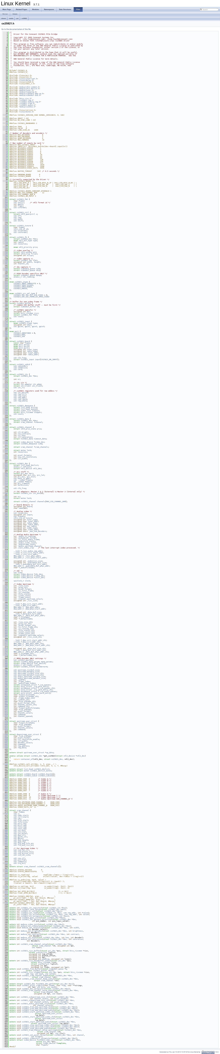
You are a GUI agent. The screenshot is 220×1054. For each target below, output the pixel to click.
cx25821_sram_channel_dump (34, 975)
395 (5, 683)
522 (5, 893)
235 (5, 419)
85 (5, 171)
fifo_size (22, 822)
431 (5, 743)
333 (5, 581)
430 (5, 741)
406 (5, 701)
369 (5, 640)
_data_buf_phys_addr (34, 615)
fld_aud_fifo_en (25, 843)
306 (5, 536)
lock (29, 450)
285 (5, 501)
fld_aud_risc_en (25, 845)
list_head (25, 407)
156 (5, 288)
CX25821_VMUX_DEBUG (23, 287)
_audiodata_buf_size (36, 563)
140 (5, 262)
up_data (49, 753)
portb (26, 346)
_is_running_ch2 (25, 629)
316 (5, 553)
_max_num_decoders (37, 531)
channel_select (25, 713)
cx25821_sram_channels (47, 866)
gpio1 (27, 326)
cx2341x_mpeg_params (30, 662)
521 (5, 891)
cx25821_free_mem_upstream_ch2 (36, 1009)
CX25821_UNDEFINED (22, 333)
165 (5, 303)
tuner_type (32, 350)
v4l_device (40, 663)
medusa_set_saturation (31, 939)
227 (5, 406)
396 (5, 685)
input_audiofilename (29, 708)
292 (5, 513)
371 (5, 644)
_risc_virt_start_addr (32, 553)
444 (5, 764)
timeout (35, 411)
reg (19, 217)
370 (5, 642)
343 (5, 597)
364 (5, 632)
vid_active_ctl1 (25, 852)
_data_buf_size (34, 612)
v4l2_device (26, 468)
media (11, 18)
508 (5, 870)
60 (5, 130)
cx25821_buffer (24, 303)
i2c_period (23, 392)
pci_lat (40, 475)
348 (5, 606)
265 (5, 468)
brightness (78, 931)
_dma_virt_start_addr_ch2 (34, 640)
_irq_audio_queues (47, 691)
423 (5, 729)
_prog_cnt (22, 587)
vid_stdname (25, 710)
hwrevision (23, 485)
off (19, 216)
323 (5, 564)
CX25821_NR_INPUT (49, 359)
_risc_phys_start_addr (35, 558)
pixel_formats (24, 455)
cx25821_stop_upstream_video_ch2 (37, 1027)
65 (5, 138)
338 (5, 589)
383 (5, 663)
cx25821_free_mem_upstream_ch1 (36, 1007)
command (21, 715)
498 (5, 853)
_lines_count (24, 596)
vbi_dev (38, 574)
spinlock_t (19, 581)
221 (5, 396)
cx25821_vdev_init (46, 1040)
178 (5, 325)
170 (5, 312)
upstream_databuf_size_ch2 (30, 675)
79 (5, 161)
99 (5, 194)
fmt (35, 260)
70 (5, 146)
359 (5, 624)
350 (5, 609)
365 (5, 634)
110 (5, 212)
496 (5, 850)
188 (5, 341)
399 (5, 690)
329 (5, 574)
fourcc (21, 203)
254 (5, 450)
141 (5, 264)
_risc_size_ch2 (34, 637)
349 (5, 607)
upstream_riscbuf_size (28, 670)
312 (5, 546)
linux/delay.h (26, 80)
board (29, 506)
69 (5, 145)
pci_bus (21, 477)
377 (5, 653)
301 (5, 528)
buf (50, 971)
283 (5, 498)
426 (5, 734)
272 (5, 480)
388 (5, 672)
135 (5, 254)
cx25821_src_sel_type (25, 293)
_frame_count (24, 597)
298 (5, 523)
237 (5, 422)
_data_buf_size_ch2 (36, 648)
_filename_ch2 (26, 653)
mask (20, 219)
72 (5, 150)
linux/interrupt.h (28, 79)
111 (5, 214)
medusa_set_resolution (32, 928)
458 (5, 787)
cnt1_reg (22, 827)
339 (5, 591)
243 (5, 432)
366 (5, 635)
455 (5, 782)
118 (5, 226)
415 (5, 716)
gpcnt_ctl (22, 837)
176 (5, 321)
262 (5, 463)
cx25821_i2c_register (31, 908)
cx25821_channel (24, 427)
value (85, 913)
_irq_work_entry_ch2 (42, 690)
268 (5, 473)
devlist (34, 465)
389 (5, 673)
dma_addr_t (19, 556)
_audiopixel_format (27, 538)
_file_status (24, 594)
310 (5, 543)
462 (5, 794)
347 (5, 604)
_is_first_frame (25, 591)
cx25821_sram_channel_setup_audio (37, 990)
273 (5, 482)
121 (5, 231)
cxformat (22, 207)
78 (5, 160)
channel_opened (25, 716)
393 (5, 680)
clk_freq (22, 358)
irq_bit (21, 863)
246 (5, 437)
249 (5, 442)
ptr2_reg (22, 825)
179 (5, 326)
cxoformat (22, 232)
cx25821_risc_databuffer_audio (35, 961)
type (35, 241)
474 (5, 814)
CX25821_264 (19, 336)
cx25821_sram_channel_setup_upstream (38, 1030)
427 (5, 736)
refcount (27, 467)
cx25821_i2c (22, 374)
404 (5, 698)
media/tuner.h (26, 90)
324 (5, 566)
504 (5, 863)
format (38, 1037)
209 (5, 376)
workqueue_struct (29, 685)
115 (5, 221)
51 (5, 115)
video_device (27, 442)
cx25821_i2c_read (29, 913)
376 (5, 652)
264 (5, 467)
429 (5, 739)
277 (5, 488)
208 (5, 374)
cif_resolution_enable (28, 739)
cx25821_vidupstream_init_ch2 (35, 1000)
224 (5, 401)
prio (35, 247)
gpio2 (34, 326)
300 (5, 526)
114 (5, 219)
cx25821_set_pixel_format (34, 1035)
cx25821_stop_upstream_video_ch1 (37, 1025)
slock (27, 581)
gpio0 (20, 326)
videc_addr (33, 530)
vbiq (38, 270)
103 (5, 201)
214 (5, 384)
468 (5, 804)
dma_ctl (21, 835)
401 (5, 693)
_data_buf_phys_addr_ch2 (36, 652)
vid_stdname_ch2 (27, 701)
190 (5, 345)
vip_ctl (21, 858)
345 (5, 601)
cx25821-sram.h (27, 103)
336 (5, 586)
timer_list (26, 411)
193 (5, 350)
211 (5, 379)
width (29, 262)
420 (5, 724)
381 (5, 660)
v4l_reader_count (31, 665)
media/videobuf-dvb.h (30, 95)
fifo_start (23, 820)
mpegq (38, 275)
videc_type (32, 528)
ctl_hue (21, 435)
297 (5, 521)
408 (5, 705)
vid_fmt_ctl (23, 850)
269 (5, 475)
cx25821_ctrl (23, 212)
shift (20, 221)
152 (5, 282)
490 (5, 840)
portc (26, 348)
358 (5, 622)
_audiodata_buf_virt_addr (34, 564)
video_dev (39, 442)
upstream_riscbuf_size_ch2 (30, 673)
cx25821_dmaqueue (25, 406)
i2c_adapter (26, 384)
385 (5, 667)
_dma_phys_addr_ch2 (34, 644)
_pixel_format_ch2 (26, 625)
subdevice (22, 368)
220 (5, 394)
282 (5, 497)
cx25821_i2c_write (29, 914)
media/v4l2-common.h (29, 87)
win (34, 252)
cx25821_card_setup (31, 909)
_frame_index (24, 682)
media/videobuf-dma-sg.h (31, 94)
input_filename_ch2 (29, 696)
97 (5, 191)
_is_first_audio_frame (28, 539)
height (37, 262)
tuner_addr (33, 353)
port (17, 331)
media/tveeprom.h (28, 92)
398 (5, 688)
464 (5, 797)
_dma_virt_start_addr (32, 604)
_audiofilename (27, 568)
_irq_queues (44, 685)
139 (5, 260)
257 (5, 455)
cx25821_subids (45, 776)
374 (5, 648)
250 (5, 444)
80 (5, 163)
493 (5, 845)
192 (5, 348)
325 (5, 568)
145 (5, 270)
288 (5, 506)
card (20, 369)
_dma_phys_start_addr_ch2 (37, 645)
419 (5, 723)
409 (5, 706)
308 (5, 539)
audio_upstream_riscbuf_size (31, 677)
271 (5, 478)
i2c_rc (21, 388)
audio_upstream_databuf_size (31, 678)
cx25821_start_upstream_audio (36, 1022)
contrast (75, 934)
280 (5, 493)
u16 (15, 366)
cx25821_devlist (41, 769)
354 (5, 615)
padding (45, 959)
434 (5, 748)
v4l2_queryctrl (28, 214)
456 (5, 784)
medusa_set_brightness (31, 931)
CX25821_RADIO (20, 288)
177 (5, 323)
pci (17, 18)
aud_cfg (21, 842)
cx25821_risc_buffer (30, 951)
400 (5, 691)
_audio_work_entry (41, 693)
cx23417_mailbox (25, 660)
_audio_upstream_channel (29, 546)
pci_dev (24, 473)
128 (5, 242)
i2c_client (26, 386)
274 (5, 483)
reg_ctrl (22, 394)
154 (5, 285)
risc (36, 313)
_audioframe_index (26, 683)
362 (5, 629)
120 (5, 229)
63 (5, 135)
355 (5, 617)
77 (5, 158)
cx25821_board (23, 341)
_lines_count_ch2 (26, 632)
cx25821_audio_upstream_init (34, 1004)
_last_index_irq (25, 548)
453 (5, 779)
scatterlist (41, 952)
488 (5, 837)
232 (5, 414)
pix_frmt (22, 860)
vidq (38, 269)
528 (5, 903)
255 (5, 452)
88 (5, 176)
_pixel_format (24, 589)
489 (5, 838)
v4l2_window (26, 252)
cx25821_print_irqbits (32, 985)
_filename (24, 617)
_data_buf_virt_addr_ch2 (33, 650)
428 (5, 738)
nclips (30, 255)
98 (5, 193)
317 (5, 554)
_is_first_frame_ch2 (27, 627)
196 (5, 354)
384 (5, 665)
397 (5, 686)
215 (5, 386)
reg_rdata (22, 399)
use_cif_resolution (27, 457)
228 (5, 407)
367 (5, 637)
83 (5, 168)
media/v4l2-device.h (29, 89)
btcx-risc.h (25, 98)
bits (43, 987)
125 (5, 237)
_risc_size (32, 601)
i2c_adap (37, 384)
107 (5, 207)
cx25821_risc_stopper (31, 972)
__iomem (21, 480)
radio (20, 242)
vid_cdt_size (24, 855)
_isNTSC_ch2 (23, 700)
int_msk (21, 830)
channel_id (23, 264)
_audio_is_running (26, 536)
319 (5, 558)
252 (5, 447)
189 (5, 343)
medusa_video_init (29, 924)
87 (5, 174)
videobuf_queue (28, 269)
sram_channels (41, 447)
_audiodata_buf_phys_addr (37, 566)
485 (5, 832)
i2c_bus (36, 493)
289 (5, 508)
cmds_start (23, 815)
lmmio (29, 480)
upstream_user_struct (27, 721)
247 (5, 439)
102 (5, 199)
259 (5, 459)
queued (34, 409)
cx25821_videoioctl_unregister (36, 1038)
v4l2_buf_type (25, 241)
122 (5, 232)
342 (5, 596)
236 (5, 421)
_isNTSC (21, 680)
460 (5, 791)
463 (5, 795)
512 (5, 876)
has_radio (31, 526)
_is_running (23, 592)
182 (5, 331)
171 (5, 313)
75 (5, 155)
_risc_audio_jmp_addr (32, 551)
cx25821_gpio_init (30, 918)
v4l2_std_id (19, 229)
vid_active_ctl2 (25, 853)
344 (5, 599)
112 (5, 216)
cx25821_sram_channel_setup (34, 944)
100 (5, 196)
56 (5, 123)
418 (5, 721)
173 (5, 316)
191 (5, 346)
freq (20, 573)
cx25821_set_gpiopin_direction (36, 919)
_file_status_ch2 (26, 630)
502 (5, 860)
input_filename (27, 695)
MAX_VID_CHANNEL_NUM (56, 501)
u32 (15, 203)
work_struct (26, 686)
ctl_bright (23, 432)
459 (5, 789)
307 (5, 538)
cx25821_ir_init (28, 911)
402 (5, 695)
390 (5, 675)
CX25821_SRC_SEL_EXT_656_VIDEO (28, 295)
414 (5, 715)
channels (41, 501)
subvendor (22, 366)
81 (5, 165)
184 (5, 335)
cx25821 (24, 18)
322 (5, 563)
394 (5, 682)
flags (20, 206)
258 (5, 457)
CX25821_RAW (19, 335)
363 (5, 630)
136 (5, 255)
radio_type (32, 351)
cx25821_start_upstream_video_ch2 (38, 1017)
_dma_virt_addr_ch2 (31, 642)
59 (5, 128)
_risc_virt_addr (29, 554)
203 (5, 366)
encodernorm (41, 667)
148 (5, 275)
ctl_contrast (24, 434)
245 (5, 435)
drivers (3, 18)
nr (19, 379)
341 (5, 594)
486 (5, 833)
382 (5, 662)
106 (5, 206)
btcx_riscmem (27, 313)
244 (5, 434)
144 (5, 269)
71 (5, 148)
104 (5, 203)
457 (5, 786)
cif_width (22, 459)
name (22, 201)
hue (67, 938)
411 (5, 710)
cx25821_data (23, 419)
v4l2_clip (25, 254)
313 (5, 548)
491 (5, 842)
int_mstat (22, 833)
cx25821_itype (21, 282)
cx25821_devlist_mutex (40, 771)
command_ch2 (23, 706)
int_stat (22, 832)
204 (5, 368)
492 (5, 843)
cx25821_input (23, 321)
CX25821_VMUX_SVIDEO (23, 285)
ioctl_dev (39, 577)
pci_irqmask (23, 483)
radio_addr (33, 354)
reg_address (23, 746)
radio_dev (39, 576)
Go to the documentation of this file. (16, 29)
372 (5, 645)
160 (5, 295)
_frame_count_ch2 (26, 634)
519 (5, 888)
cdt (19, 819)
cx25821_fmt (22, 199)
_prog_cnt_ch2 (24, 624)
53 (5, 118)
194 (5, 351)
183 (5, 333)
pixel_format (24, 711)
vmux (29, 325)
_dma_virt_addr (29, 606)
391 (5, 677)
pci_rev (31, 475)
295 (5, 518)
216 (5, 388)
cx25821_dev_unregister (33, 989)
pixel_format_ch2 (26, 703)
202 (5, 364)
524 (5, 896)
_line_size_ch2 (25, 622)
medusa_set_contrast (30, 934)
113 (5, 217)
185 (5, 336)
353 (5, 614)
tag (64, 985)
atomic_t (18, 277)
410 (5, 708)
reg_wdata (22, 401)
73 (5, 151)
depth (20, 204)
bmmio (28, 482)
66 (5, 140)
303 (5, 531)
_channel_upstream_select (30, 599)
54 (5, 120)
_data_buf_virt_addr (31, 614)
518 (5, 886)
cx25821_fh (22, 237)
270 (5, 477)
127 (5, 241)
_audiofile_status (26, 541)
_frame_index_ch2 (26, 698)
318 (5, 556)
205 (5, 369)
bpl (28, 312)
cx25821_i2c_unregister (32, 916)
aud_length (23, 840)
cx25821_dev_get (44, 984)
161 (5, 297)
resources (22, 244)
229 (5, 409)
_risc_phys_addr (32, 556)
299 (5, 525)
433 (5, 746)
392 (5, 678)
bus (64, 908)
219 (5, 392)
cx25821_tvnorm (24, 226)
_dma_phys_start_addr (35, 609)
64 (5, 136)
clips (34, 254)
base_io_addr (24, 478)
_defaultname (26, 619)
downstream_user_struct (28, 734)
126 (5, 239)
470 (5, 807)
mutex (23, 450)
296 (5, 520)
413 (5, 713)
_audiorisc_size (34, 561)
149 (5, 277)
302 (5, 530)
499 (5, 855)
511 (5, 875)
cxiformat (22, 231)
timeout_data (40, 439)
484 (5, 830)
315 (5, 551)
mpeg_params (46, 662)
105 (5, 204)
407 (5, 703)
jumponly (22, 862)
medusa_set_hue (28, 938)
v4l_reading (28, 277)
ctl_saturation (25, 437)
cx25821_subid (23, 364)
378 (5, 655)
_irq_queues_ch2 (46, 688)
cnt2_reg (22, 829)
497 (5, 852)
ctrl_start (23, 817)
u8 (15, 482)
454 (5, 781)
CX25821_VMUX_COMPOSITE (25, 283)
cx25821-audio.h (27, 105)
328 (5, 573)
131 (5, 247)
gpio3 (41, 326)
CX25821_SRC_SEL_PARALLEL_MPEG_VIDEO (31, 297)
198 (5, 358)
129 (5, 244)
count (20, 316)
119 (5, 227)
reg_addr (22, 397)
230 (5, 411)
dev (35, 239)
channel (38, 422)
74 (5, 153)
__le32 (17, 551)
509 (5, 871)
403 (5, 696)
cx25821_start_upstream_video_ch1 (38, 1012)
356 (5, 619)
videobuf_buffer (28, 307)
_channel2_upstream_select (30, 635)
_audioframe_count (26, 544)
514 (5, 880)
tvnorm (29, 518)
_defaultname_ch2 (28, 655)
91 (5, 181)
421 (5, 726)
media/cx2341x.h (27, 107)
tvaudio (21, 516)
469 (5, 805)
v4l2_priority (25, 247)
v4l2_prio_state (28, 429)
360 (5, 625)
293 (5, 515)
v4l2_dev (37, 468)
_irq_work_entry (40, 686)
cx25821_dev (26, 239)
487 (5, 835)
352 (5, 612)
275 (5, 485)
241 (5, 429)
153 (5, 283)
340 (5, 592)
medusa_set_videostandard (33, 926)
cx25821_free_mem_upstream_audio (37, 1010)
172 (5, 315)
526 (5, 900)
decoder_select (25, 743)
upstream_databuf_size (28, 672)
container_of (27, 759)
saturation (78, 939)
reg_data (22, 748)
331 (5, 577)
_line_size (23, 586)
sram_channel (27, 422)
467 (5, 802)
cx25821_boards (45, 774)
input (37, 359)
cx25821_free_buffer (31, 969)
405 (5, 700)
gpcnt (20, 838)
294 (5, 516)
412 (5, 711)
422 (5, 728)
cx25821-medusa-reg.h (30, 102)
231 (5, 412)
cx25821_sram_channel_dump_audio (37, 979)
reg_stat (22, 396)
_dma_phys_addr (32, 607)
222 (5, 397)
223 (5, 399)
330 (5, 576)
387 (5, 670)
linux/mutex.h (26, 112)
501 (5, 858)
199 (5, 359)
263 (5, 465)
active (34, 407)
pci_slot (31, 477)
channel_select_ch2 (27, 705)
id (27, 229)
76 (5, 156)
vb (38, 307)
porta (26, 345)
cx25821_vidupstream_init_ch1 (35, 997)
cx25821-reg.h (26, 100)
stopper (37, 412)
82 (5, 166)
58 (5, 127)
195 (5, 353)
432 (5, 744)
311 (5, 544)
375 (5, 650)
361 (5, 627)
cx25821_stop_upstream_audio (35, 1028)
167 (5, 307)
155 (5, 287)
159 (5, 293)
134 (5, 252)
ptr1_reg (22, 824)
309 (5, 541)
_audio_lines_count (27, 543)
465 (5, 799)
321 (5, 561)
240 (5, 427)
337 (5, 587)
